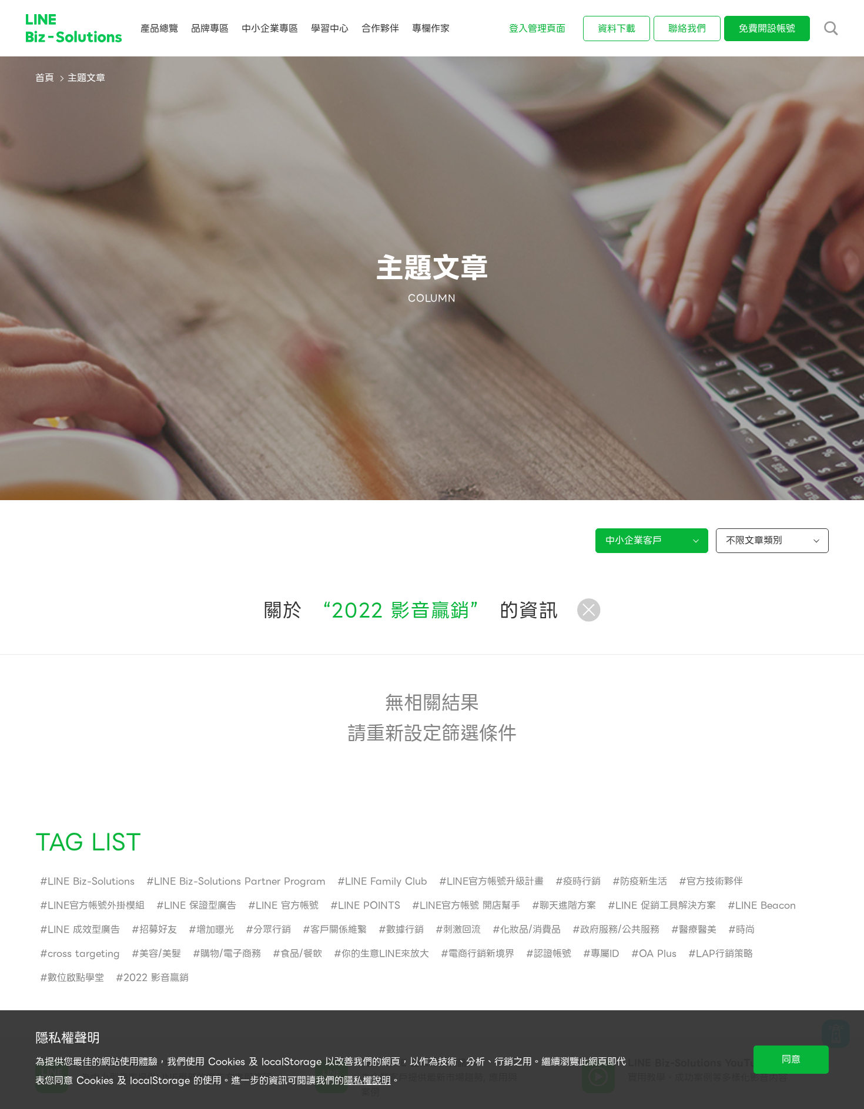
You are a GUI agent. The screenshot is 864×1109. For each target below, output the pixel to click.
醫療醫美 (697, 929)
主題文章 (86, 78)
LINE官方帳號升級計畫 (495, 881)
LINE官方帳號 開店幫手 (470, 905)
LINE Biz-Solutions (91, 881)
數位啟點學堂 (76, 977)
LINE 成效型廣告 (84, 929)
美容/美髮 (160, 953)
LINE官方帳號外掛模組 (96, 905)
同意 (791, 1059)
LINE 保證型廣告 (200, 905)
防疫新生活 (643, 881)
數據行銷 (405, 929)
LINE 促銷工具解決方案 (665, 905)
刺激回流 (462, 929)
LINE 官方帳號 (287, 905)
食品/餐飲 (301, 953)
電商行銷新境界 (481, 953)
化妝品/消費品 (530, 929)
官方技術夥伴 (714, 881)
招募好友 (158, 929)
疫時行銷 (582, 881)
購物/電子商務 (230, 953)
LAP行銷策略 (724, 953)
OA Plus (658, 953)
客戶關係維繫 (338, 929)
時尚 (745, 929)
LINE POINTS (369, 905)
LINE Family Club (386, 881)
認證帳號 (552, 953)
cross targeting (84, 953)
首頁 (44, 78)
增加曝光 (215, 929)
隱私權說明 (367, 1080)
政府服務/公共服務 (619, 929)
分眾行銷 (272, 929)
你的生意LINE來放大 (385, 953)
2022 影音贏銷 (156, 977)
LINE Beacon (765, 905)
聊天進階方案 (568, 905)
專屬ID (605, 953)
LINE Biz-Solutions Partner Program (240, 881)
